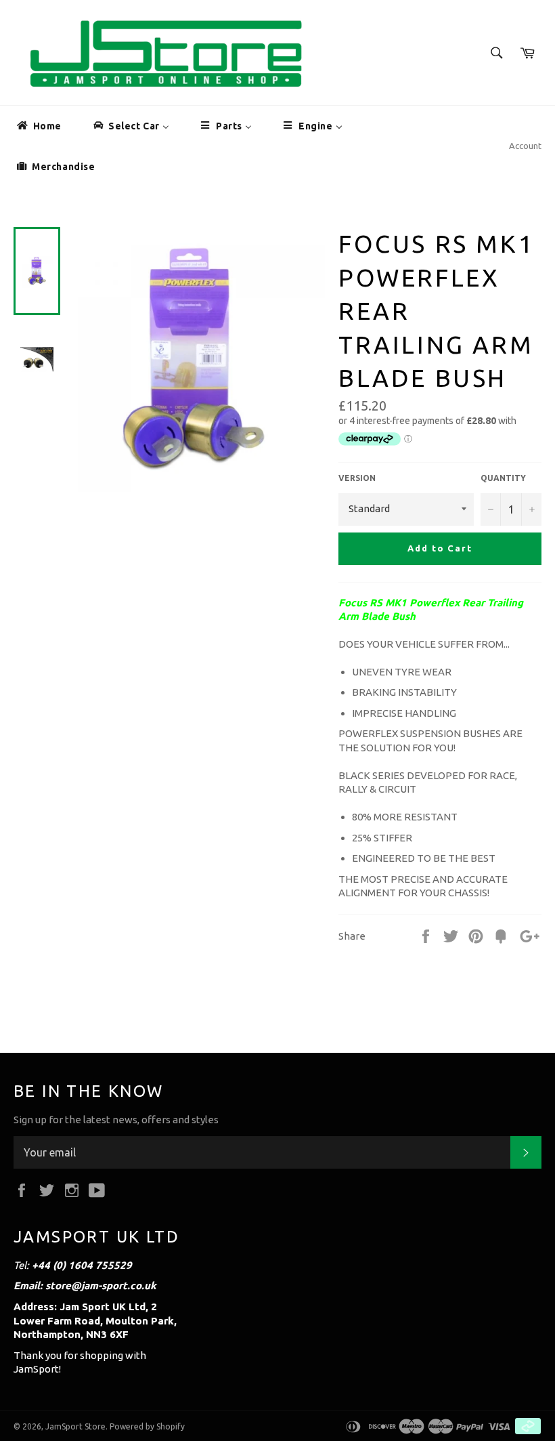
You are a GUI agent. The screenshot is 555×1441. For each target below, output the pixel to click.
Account (525, 145)
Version (357, 478)
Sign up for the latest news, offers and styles (116, 1119)
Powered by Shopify (147, 1426)
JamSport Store (75, 1426)
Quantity (503, 478)
